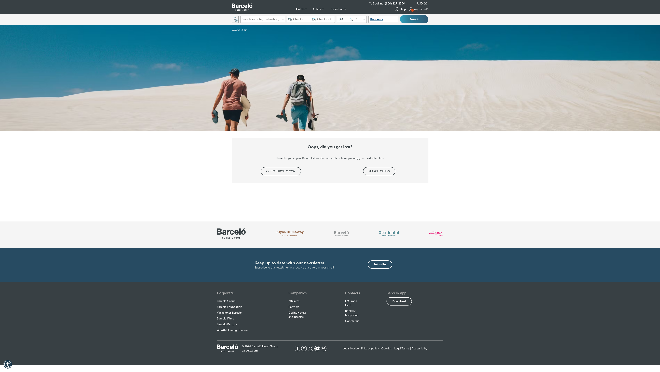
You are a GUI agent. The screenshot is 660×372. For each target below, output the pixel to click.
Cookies (386, 348)
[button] (412, 3)
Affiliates (294, 301)
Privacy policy (370, 348)
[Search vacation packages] (235, 19)
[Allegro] (436, 233)
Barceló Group (226, 301)
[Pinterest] (323, 348)
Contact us (352, 321)
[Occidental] (389, 233)
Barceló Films (225, 318)
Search (414, 19)
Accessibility (419, 348)
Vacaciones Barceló (229, 312)
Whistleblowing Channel (232, 330)
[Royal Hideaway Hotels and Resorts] (290, 233)
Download (399, 301)
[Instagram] (304, 348)
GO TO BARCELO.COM (281, 171)
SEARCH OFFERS (379, 171)
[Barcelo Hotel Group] (227, 348)
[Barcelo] (341, 233)
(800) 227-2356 (395, 3)
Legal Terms (401, 348)
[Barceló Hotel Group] (242, 7)
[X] (310, 348)
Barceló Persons (227, 324)
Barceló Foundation (229, 306)
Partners (294, 306)
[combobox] (262, 19)
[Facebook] (297, 348)
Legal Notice (351, 348)
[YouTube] (317, 348)
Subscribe (380, 264)
